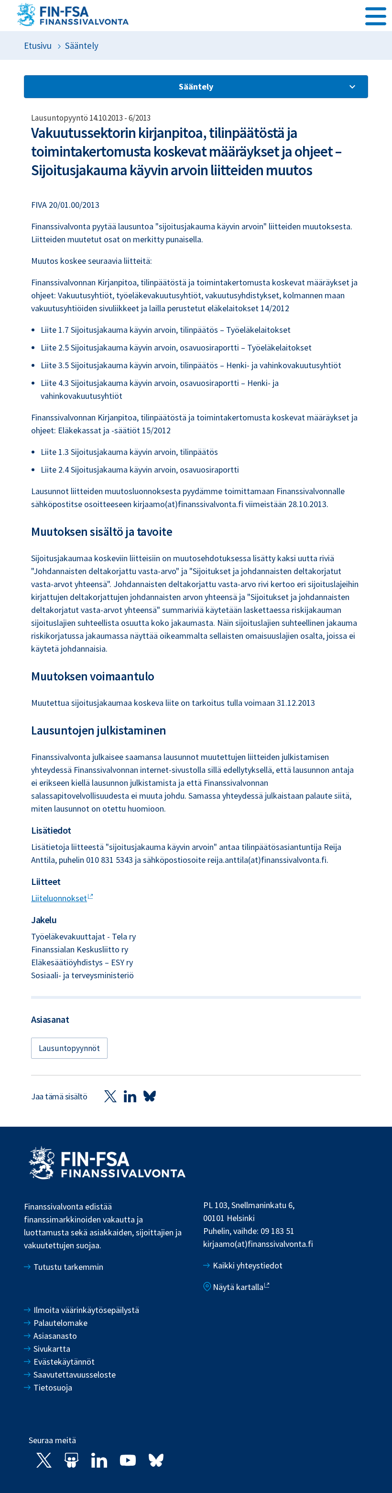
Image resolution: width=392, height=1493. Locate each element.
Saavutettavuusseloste (74, 1374)
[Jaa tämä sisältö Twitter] (110, 1096)
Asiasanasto (55, 1335)
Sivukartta (51, 1348)
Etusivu (38, 45)
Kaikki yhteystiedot (248, 1265)
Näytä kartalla (238, 1286)
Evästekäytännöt (64, 1361)
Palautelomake (60, 1322)
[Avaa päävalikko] (375, 14)
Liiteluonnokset (59, 898)
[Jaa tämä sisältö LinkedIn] (130, 1096)
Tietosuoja (52, 1387)
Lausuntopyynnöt (69, 1048)
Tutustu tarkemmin (68, 1266)
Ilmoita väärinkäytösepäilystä (86, 1309)
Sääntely (81, 45)
